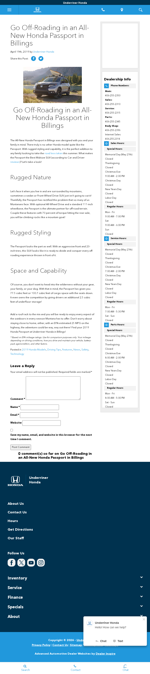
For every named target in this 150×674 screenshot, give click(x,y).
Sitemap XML (93, 645)
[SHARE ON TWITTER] (40, 58)
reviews (15, 162)
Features (67, 349)
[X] (21, 563)
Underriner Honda (43, 52)
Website (16, 423)
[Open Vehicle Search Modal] (140, 10)
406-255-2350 (112, 96)
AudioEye (111, 645)
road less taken (54, 153)
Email (14, 415)
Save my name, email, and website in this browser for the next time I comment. (51, 437)
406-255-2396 (112, 130)
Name (15, 407)
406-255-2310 (112, 104)
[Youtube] (31, 563)
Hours (13, 521)
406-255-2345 (112, 122)
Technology (17, 354)
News (76, 349)
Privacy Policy (41, 645)
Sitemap (76, 645)
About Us (16, 504)
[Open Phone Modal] (103, 10)
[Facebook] (11, 563)
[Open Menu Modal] (9, 10)
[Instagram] (41, 563)
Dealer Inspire (105, 653)
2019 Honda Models (34, 349)
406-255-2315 (112, 113)
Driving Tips (54, 349)
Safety (84, 349)
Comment (17, 399)
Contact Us (17, 512)
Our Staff (16, 538)
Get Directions (20, 529)
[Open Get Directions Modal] (121, 10)
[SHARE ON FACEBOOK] (33, 58)
